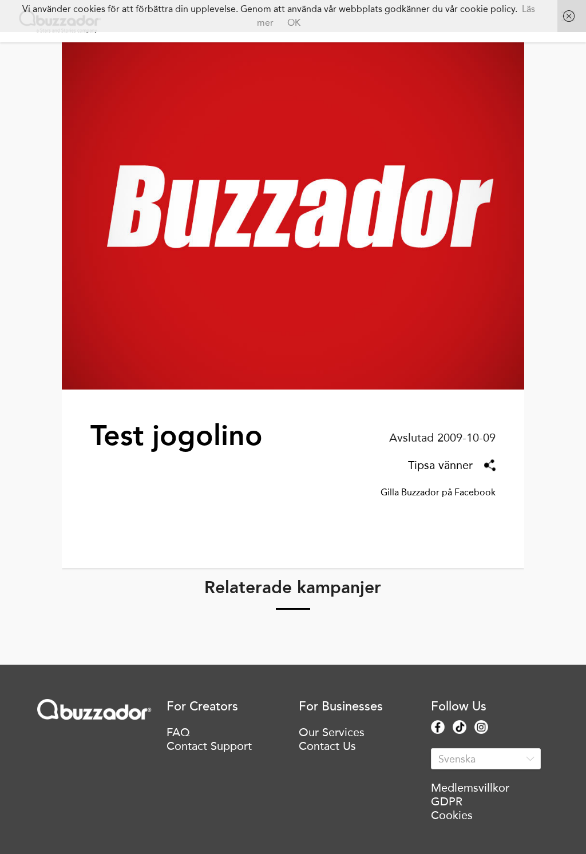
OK (293, 22)
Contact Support (209, 746)
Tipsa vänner (440, 465)
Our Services (332, 732)
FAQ (178, 732)
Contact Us (327, 746)
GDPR (446, 801)
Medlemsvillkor (470, 788)
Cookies (452, 815)
